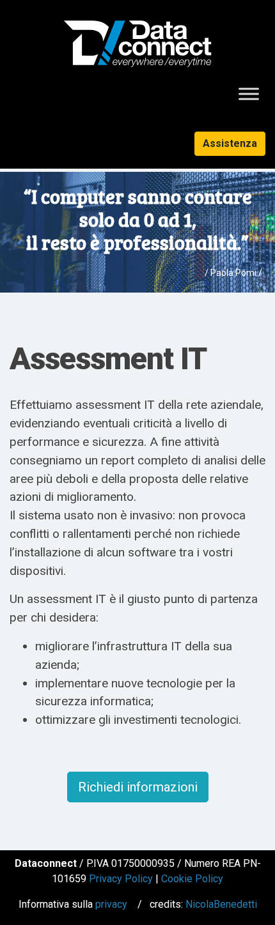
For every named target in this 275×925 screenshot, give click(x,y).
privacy (111, 904)
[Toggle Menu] (249, 94)
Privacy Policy (121, 879)
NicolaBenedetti (221, 904)
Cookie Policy (192, 879)
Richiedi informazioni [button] (138, 787)
